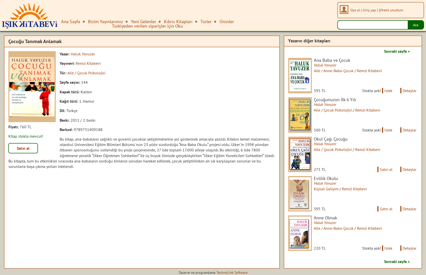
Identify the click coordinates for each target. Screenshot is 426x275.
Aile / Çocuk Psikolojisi (86, 72)
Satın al (23, 148)
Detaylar (409, 90)
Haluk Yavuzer (83, 53)
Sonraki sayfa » (397, 51)
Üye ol (355, 10)
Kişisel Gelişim (326, 188)
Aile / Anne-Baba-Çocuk (334, 70)
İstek (388, 90)
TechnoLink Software (232, 272)
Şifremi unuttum (391, 10)
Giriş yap (369, 10)
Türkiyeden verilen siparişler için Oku (147, 26)
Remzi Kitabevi (88, 63)
